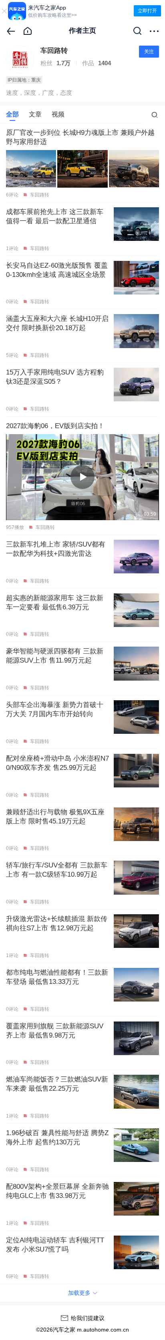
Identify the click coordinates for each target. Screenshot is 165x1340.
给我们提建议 (88, 1318)
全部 (12, 114)
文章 (35, 114)
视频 (58, 114)
